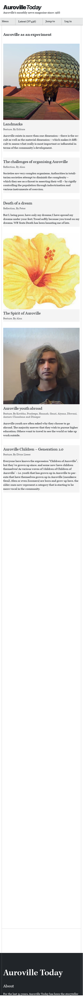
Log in (68, 21)
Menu (5, 21)
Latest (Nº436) (27, 21)
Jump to (50, 21)
